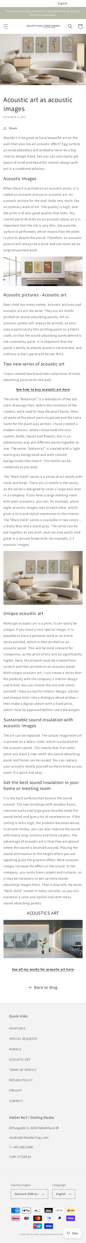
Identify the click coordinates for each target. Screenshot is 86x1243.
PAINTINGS (17, 1028)
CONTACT (16, 1101)
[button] (6, 26)
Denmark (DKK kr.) (27, 1194)
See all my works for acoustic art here (43, 969)
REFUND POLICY (21, 1080)
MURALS (15, 1049)
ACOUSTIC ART (20, 1059)
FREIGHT (15, 1090)
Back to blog (46, 987)
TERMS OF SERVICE (22, 1070)
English (61, 1194)
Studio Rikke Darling (37, 1234)
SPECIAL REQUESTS (23, 1039)
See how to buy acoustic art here (43, 389)
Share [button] (13, 128)
